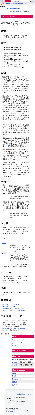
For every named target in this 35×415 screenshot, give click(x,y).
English (14, 376)
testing (14, 362)
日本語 (14, 382)
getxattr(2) (6, 306)
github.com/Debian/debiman (14, 410)
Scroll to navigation (9, 16)
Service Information (13, 9)
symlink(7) (21, 310)
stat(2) (13, 86)
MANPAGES (9, 0)
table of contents (19, 351)
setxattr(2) (19, 308)
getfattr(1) (6, 304)
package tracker (17, 343)
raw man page (17, 346)
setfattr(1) (17, 304)
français (15, 379)
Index (8, 4)
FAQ (26, 4)
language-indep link (19, 340)
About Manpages (17, 4)
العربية (14, 373)
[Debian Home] (2, 4)
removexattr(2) (8, 308)
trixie (14, 359)
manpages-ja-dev (16, 11)
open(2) (7, 146)
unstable (9, 11)
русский (15, 385)
